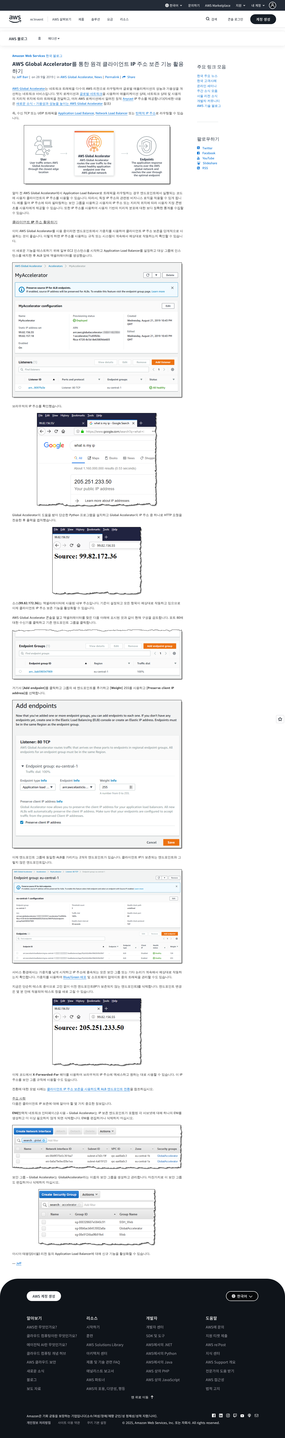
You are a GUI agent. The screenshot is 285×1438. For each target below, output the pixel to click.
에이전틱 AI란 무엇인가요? (47, 1344)
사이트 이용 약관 (69, 1422)
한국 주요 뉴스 (207, 76)
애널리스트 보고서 (100, 1371)
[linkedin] (221, 1416)
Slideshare (209, 163)
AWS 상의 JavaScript (163, 1379)
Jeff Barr (22, 77)
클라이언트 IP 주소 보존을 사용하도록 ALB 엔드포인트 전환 (88, 1089)
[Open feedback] (280, 719)
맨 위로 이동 (140, 1397)
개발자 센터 (155, 1327)
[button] (277, 5)
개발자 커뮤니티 (208, 101)
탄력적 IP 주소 (146, 113)
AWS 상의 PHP (157, 1371)
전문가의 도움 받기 (220, 1371)
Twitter (206, 148)
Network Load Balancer (112, 113)
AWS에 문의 (215, 1327)
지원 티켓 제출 (217, 1335)
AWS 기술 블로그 (209, 106)
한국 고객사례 (207, 81)
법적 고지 (213, 1388)
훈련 (89, 1335)
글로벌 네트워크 (91, 93)
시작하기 (93, 1327)
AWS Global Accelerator (28, 88)
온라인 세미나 (207, 86)
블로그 (32, 1379)
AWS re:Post (216, 1344)
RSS (204, 168)
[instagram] (228, 1416)
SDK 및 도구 (155, 1335)
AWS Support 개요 (221, 1362)
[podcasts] (249, 1416)
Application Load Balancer (76, 113)
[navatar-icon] (272, 5)
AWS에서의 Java (159, 1362)
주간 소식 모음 (207, 91)
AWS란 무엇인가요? (42, 1327)
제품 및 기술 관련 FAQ (103, 1362)
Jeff (18, 1263)
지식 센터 (213, 1353)
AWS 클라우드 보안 (41, 1362)
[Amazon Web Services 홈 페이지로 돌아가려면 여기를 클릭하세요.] (15, 21)
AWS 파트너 (95, 1379)
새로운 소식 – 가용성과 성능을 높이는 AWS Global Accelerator (59, 103)
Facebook (208, 153)
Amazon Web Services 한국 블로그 (37, 56)
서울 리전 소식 (207, 96)
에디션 (52, 38)
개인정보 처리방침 (39, 1422)
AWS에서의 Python (161, 1353)
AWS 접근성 (215, 1379)
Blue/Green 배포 (74, 977)
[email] (256, 1416)
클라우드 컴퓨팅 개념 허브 (46, 1353)
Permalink (112, 77)
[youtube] (242, 1416)
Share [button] (130, 77)
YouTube (207, 158)
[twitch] (235, 1416)
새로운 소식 (35, 1371)
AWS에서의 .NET (159, 1344)
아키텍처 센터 (96, 1353)
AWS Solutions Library (104, 1344)
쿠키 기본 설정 (96, 1422)
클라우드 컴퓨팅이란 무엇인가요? (52, 1335)
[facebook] (214, 1416)
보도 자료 (34, 1388)
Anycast (128, 98)
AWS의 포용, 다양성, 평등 (105, 1388)
